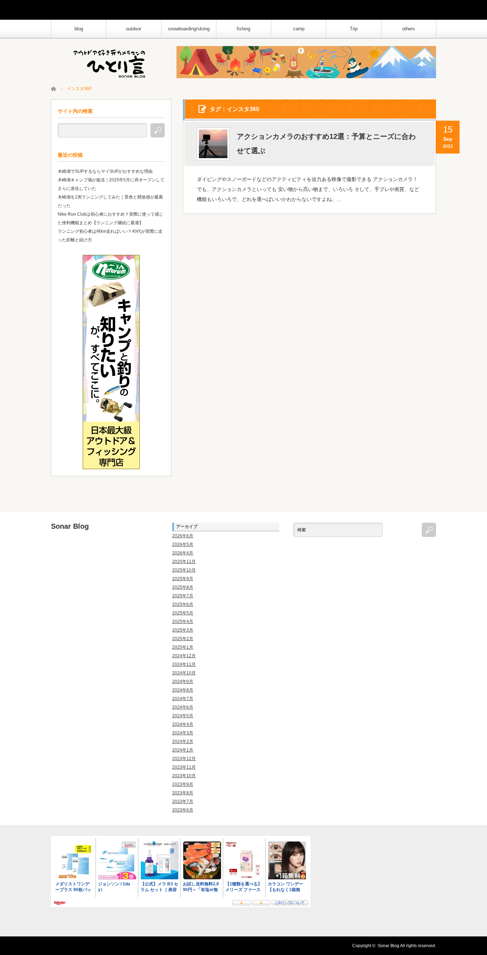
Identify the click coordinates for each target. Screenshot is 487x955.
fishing (243, 28)
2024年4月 (182, 724)
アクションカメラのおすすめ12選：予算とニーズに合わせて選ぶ (326, 143)
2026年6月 (182, 535)
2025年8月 (182, 587)
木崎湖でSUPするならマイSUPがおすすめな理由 (105, 171)
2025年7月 (182, 595)
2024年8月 (182, 690)
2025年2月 (182, 638)
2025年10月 (184, 570)
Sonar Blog (70, 526)
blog (79, 28)
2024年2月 (182, 741)
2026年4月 (182, 553)
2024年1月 (182, 750)
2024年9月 (182, 681)
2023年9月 (182, 784)
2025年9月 (182, 578)
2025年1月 (182, 647)
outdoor (133, 28)
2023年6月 (182, 810)
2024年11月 (184, 664)
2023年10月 (184, 775)
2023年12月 (184, 758)
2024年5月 (182, 715)
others (408, 28)
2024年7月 (182, 698)
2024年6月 (182, 707)
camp (298, 28)
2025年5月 (182, 612)
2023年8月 (182, 792)
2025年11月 (184, 561)
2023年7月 (182, 801)
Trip (354, 28)
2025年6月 (182, 604)
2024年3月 (182, 732)
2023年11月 (184, 767)
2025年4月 (182, 621)
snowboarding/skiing (189, 28)
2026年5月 (182, 544)
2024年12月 (184, 655)
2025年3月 (182, 630)
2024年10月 (184, 672)
